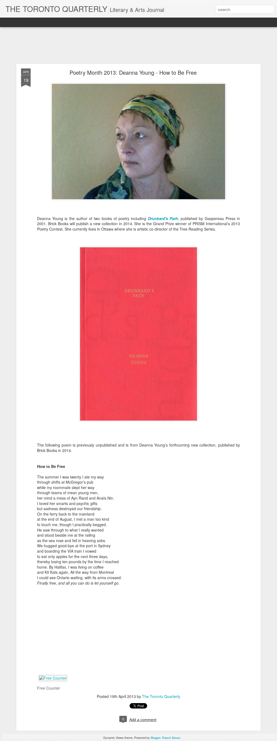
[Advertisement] (138, 45)
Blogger (155, 737)
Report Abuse (171, 737)
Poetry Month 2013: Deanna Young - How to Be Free (133, 72)
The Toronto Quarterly (161, 696)
